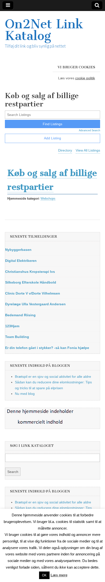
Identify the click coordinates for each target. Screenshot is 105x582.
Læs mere (59, 575)
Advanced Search (89, 130)
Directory (65, 150)
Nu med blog (25, 394)
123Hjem (12, 326)
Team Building (17, 337)
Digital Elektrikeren (21, 261)
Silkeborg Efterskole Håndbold (30, 282)
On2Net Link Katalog (44, 30)
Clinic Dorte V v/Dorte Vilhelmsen (32, 293)
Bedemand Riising (20, 315)
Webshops (48, 198)
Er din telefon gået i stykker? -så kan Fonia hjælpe (47, 348)
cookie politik (85, 78)
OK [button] (44, 575)
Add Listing (52, 138)
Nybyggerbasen (18, 250)
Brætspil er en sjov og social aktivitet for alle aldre (53, 376)
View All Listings (88, 150)
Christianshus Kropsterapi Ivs (30, 272)
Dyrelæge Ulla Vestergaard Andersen (35, 304)
